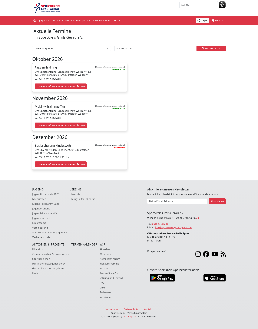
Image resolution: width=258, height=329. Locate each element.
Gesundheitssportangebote (48, 268)
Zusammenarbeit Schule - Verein (50, 254)
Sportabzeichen (41, 258)
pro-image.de (129, 316)
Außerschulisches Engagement (49, 232)
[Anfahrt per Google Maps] (197, 217)
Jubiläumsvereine (109, 263)
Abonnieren (217, 201)
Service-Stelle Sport (110, 273)
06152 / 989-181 (161, 223)
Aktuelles (105, 249)
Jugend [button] (43, 20)
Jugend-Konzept (41, 218)
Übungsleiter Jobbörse (82, 199)
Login (203, 20)
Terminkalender (102, 20)
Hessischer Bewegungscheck (48, 263)
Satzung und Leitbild (111, 278)
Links (102, 287)
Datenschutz (131, 309)
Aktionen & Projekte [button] (77, 20)
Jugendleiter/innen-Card (45, 213)
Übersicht (75, 194)
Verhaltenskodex (41, 237)
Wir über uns (107, 254)
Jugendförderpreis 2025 (45, 194)
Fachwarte (105, 292)
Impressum (112, 309)
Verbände (105, 297)
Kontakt (219, 20)
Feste (35, 273)
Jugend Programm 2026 (45, 203)
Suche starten (212, 48)
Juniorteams (39, 223)
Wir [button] (116, 20)
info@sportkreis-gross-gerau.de (173, 227)
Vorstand (105, 268)
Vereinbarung (40, 227)
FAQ (102, 282)
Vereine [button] (56, 20)
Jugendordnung (41, 208)
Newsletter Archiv (110, 258)
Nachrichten (39, 199)
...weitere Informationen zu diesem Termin (61, 86)
